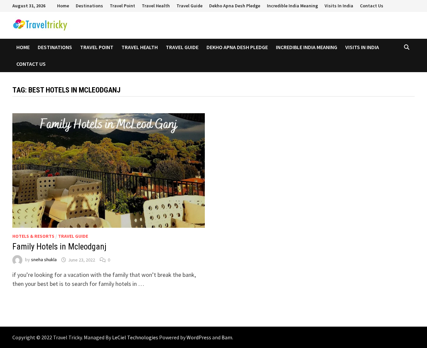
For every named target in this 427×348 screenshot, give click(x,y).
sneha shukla (44, 260)
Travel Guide (189, 6)
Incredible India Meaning (292, 6)
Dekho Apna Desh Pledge (234, 6)
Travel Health (156, 6)
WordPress (198, 337)
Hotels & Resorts (33, 236)
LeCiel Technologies (135, 337)
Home (63, 6)
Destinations (89, 6)
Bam (227, 337)
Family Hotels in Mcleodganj (59, 246)
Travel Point (122, 6)
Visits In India (339, 6)
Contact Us (371, 6)
